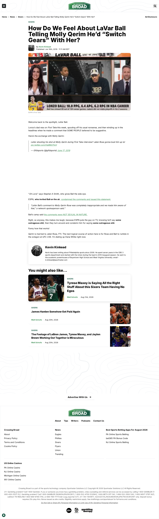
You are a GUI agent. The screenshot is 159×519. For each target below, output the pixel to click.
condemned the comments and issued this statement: (86, 199)
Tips (66, 421)
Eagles (58, 434)
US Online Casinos (13, 463)
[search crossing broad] (155, 6)
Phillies (58, 438)
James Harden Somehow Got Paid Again (55, 311)
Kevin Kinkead (45, 47)
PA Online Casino (12, 467)
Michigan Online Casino (15, 475)
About (58, 421)
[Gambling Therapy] (87, 510)
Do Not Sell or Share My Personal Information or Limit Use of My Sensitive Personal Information (79, 503)
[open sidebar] (4, 6)
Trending (59, 454)
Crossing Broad (11, 430)
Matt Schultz (72, 297)
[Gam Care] (77, 510)
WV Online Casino (12, 479)
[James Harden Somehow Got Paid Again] (120, 313)
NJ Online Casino (12, 471)
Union (57, 450)
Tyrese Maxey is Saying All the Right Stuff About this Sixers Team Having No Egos (95, 287)
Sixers (31, 22)
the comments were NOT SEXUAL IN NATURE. (65, 214)
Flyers (58, 446)
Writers (74, 421)
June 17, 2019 (63, 150)
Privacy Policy (10, 438)
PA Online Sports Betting (117, 434)
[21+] (69, 510)
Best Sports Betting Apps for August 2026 (126, 430)
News (58, 430)
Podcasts (85, 421)
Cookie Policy (10, 446)
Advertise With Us (77, 397)
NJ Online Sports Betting (117, 442)
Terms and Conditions (14, 442)
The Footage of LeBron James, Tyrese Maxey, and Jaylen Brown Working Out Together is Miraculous (65, 336)
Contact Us (98, 421)
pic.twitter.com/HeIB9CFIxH (44, 145)
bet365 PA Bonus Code (117, 438)
